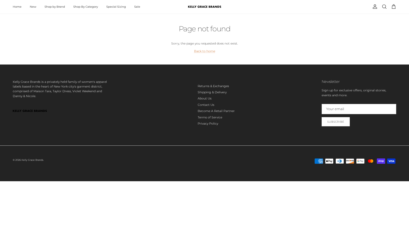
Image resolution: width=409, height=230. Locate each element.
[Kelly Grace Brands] (204, 7)
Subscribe (335, 121)
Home (17, 6)
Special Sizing (116, 6)
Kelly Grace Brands (32, 159)
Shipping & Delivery (212, 92)
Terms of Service (210, 117)
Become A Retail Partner (216, 111)
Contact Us (206, 105)
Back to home (204, 51)
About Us (205, 98)
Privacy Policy (208, 123)
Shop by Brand (55, 6)
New (33, 6)
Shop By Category (85, 6)
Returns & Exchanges (213, 86)
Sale (137, 6)
